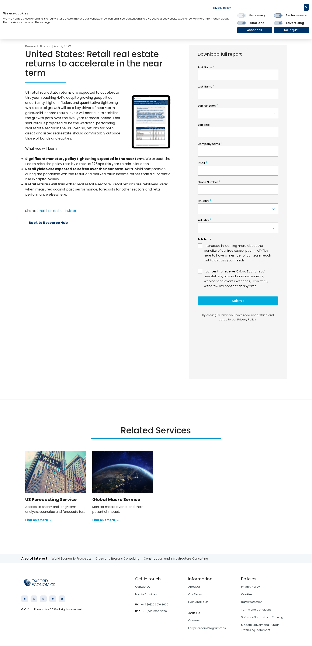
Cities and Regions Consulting (117, 558)
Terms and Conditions (256, 609)
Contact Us (142, 586)
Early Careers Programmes (207, 628)
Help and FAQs (198, 602)
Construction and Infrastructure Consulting (176, 558)
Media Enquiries (146, 594)
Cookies (246, 594)
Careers (194, 620)
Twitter (70, 210)
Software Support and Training (262, 617)
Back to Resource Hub (48, 222)
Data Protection (252, 602)
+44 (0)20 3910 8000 (154, 604)
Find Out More (38, 520)
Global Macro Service (116, 499)
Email (41, 210)
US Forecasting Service (51, 499)
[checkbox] (241, 15)
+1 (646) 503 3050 (155, 611)
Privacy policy (222, 8)
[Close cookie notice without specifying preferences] (306, 7)
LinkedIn (55, 210)
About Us (194, 586)
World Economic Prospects (71, 558)
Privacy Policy (250, 586)
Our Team (195, 594)
